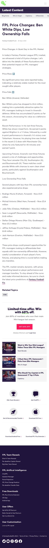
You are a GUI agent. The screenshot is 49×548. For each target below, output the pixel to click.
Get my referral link (8, 516)
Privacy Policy (34, 536)
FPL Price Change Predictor (10, 482)
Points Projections (7, 479)
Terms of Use (24, 536)
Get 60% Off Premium (9, 510)
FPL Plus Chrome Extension (10, 495)
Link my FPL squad (8, 525)
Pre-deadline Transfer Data (10, 485)
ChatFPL (5, 474)
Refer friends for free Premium (11, 513)
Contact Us (43, 536)
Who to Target (17, 16)
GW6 (5, 294)
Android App (6, 500)
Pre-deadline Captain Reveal (11, 461)
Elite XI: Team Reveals (9, 458)
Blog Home (5, 16)
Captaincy (29, 16)
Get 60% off (24, 327)
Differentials (40, 16)
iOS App (4, 498)
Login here (32, 333)
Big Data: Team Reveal (9, 464)
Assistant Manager (8, 477)
